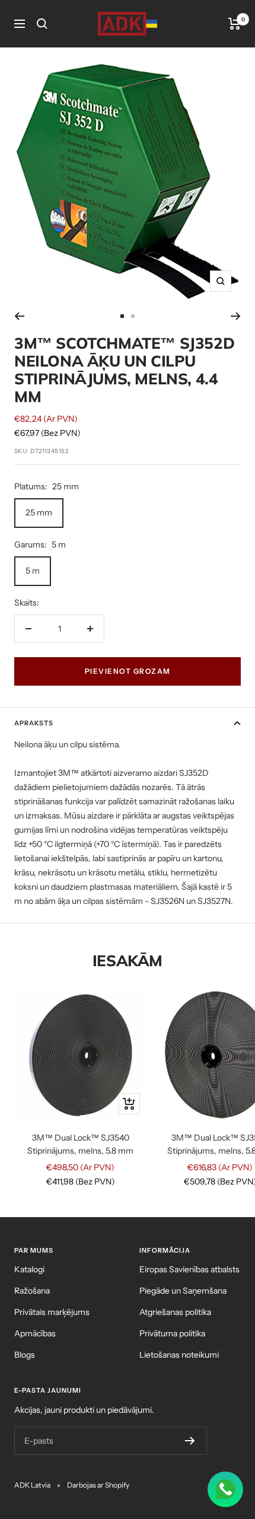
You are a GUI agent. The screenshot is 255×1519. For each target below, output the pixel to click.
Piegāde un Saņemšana (183, 1290)
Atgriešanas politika (175, 1312)
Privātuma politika (172, 1333)
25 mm (39, 512)
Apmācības (35, 1333)
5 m (33, 570)
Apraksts (33, 723)
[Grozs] (234, 24)
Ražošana (32, 1290)
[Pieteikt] (190, 1441)
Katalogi (29, 1269)
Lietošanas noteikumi (179, 1354)
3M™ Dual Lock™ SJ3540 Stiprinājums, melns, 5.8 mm (80, 1144)
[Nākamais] (236, 316)
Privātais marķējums (52, 1312)
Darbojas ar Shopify (98, 1484)
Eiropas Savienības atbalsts (189, 1269)
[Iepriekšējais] (19, 316)
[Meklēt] (42, 23)
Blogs (24, 1354)
